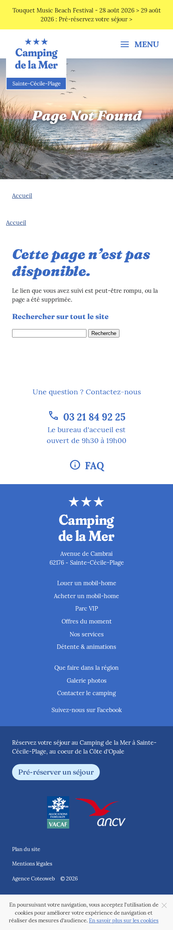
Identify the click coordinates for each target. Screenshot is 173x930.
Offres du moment (87, 621)
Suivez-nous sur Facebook (86, 710)
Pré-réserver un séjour (56, 771)
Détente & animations (86, 646)
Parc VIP (86, 608)
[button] (140, 43)
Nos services (87, 634)
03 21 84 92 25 (86, 416)
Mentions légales (32, 863)
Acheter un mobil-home (86, 596)
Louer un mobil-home (86, 583)
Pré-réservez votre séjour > (95, 19)
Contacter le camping (86, 693)
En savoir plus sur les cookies (124, 920)
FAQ (86, 465)
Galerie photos (87, 680)
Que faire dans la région (86, 667)
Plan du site (26, 848)
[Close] (164, 905)
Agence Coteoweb (33, 878)
